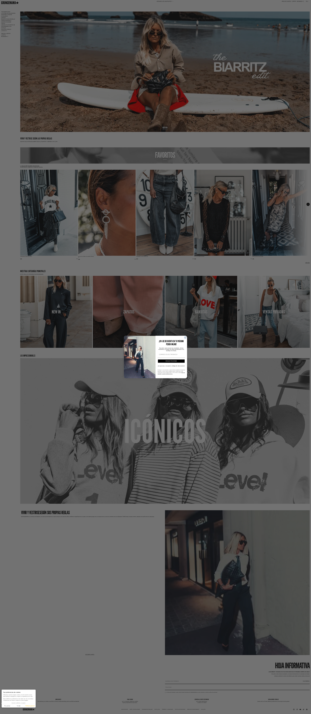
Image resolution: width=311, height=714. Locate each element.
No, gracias (7, 705)
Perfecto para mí (30, 705)
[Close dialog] (185, 337)
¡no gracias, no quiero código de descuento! (171, 366)
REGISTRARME (171, 361)
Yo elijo (18, 705)
